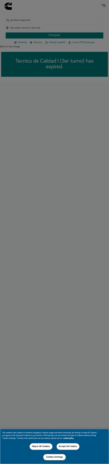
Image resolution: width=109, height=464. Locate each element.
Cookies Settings (54, 457)
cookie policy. (68, 438)
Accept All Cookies (68, 446)
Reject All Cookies (41, 446)
